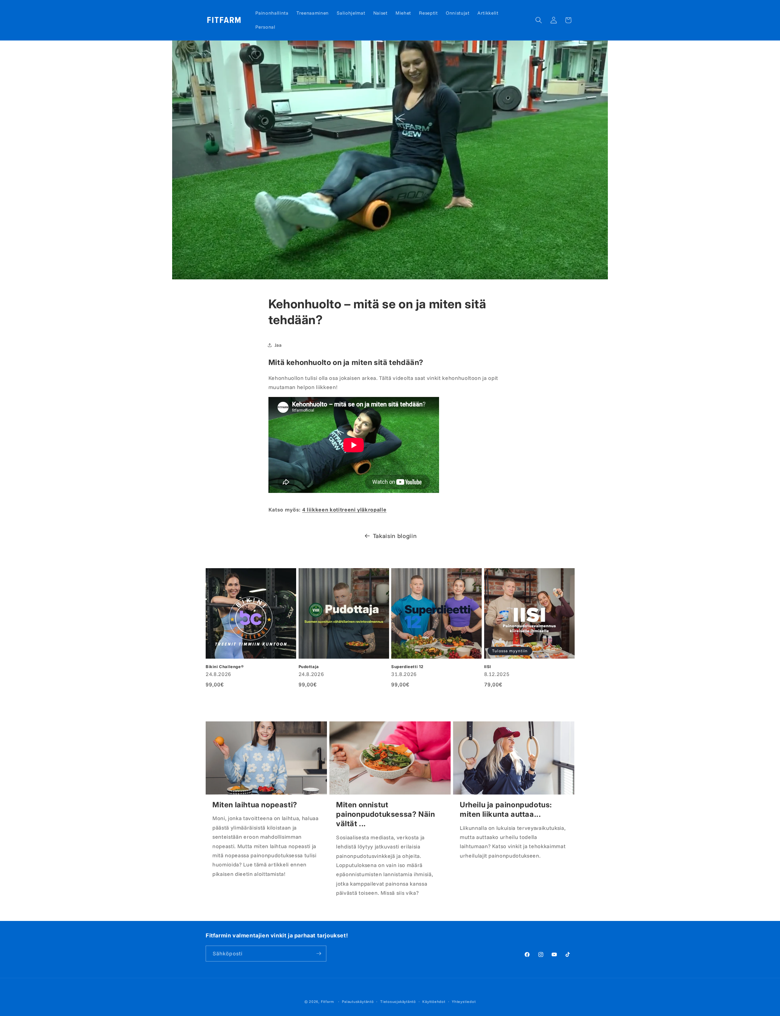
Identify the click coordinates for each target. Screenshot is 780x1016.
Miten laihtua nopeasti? (254, 804)
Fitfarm (327, 1001)
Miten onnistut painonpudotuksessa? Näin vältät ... (385, 814)
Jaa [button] (278, 345)
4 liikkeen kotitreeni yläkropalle (344, 509)
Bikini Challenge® (225, 666)
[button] (538, 20)
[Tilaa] (318, 953)
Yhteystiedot (464, 1001)
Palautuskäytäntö (358, 1001)
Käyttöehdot (433, 1001)
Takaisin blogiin (395, 536)
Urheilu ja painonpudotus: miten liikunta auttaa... (506, 809)
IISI (487, 666)
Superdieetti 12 (407, 666)
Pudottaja (309, 666)
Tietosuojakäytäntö (398, 1001)
